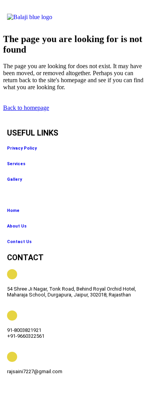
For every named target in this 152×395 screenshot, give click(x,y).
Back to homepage (26, 107)
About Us (17, 226)
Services (16, 163)
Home (13, 210)
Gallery (14, 179)
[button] (125, 18)
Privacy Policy (22, 148)
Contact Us (19, 241)
